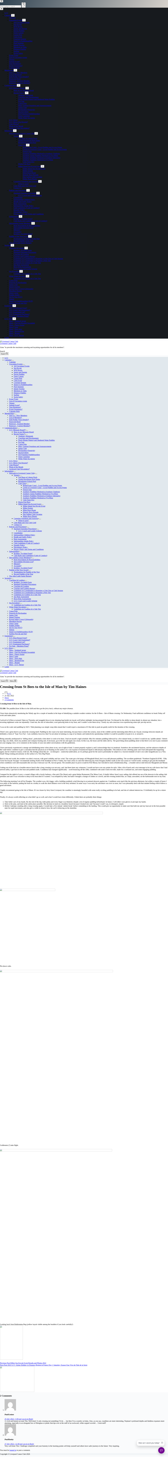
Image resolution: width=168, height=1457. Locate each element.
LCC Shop (8, 648)
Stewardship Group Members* (20, 558)
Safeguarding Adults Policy (23, 541)
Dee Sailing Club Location (32, 514)
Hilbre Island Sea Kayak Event (29, 504)
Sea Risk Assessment (21, 597)
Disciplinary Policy (21, 547)
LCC (6, 358)
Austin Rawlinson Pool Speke (29, 479)
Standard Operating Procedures (25, 529)
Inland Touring (19, 389)
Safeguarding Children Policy (24, 535)
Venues (11, 403)
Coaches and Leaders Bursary (24, 588)
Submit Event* (14, 405)
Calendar (8, 360)
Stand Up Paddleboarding (23, 385)
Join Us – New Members (18, 415)
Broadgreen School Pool (27, 481)
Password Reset (15, 422)
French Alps (27, 490)
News (7, 698)
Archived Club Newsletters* (19, 469)
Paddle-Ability (14, 626)
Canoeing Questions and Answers (26, 518)
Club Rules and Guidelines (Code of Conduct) (30, 556)
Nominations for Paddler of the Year (27, 572)
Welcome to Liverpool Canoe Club (21, 473)
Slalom (11, 630)
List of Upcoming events (18, 401)
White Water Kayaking (26, 459)
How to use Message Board (24, 432)
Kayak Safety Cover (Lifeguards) (21, 619)
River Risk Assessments (22, 599)
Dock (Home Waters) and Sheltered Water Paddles (36, 440)
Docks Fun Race (24, 502)
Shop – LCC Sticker (16, 665)
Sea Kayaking (23, 453)
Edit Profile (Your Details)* (19, 420)
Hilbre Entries (28, 508)
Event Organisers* (16, 409)
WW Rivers (18, 370)
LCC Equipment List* (17, 642)
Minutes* (17, 564)
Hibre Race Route (29, 510)
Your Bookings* (15, 407)
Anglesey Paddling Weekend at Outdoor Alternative (41, 496)
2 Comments (9, 700)
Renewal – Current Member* (19, 426)
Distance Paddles (20, 393)
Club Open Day (28, 500)
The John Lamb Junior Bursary (20, 576)
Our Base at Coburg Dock (27, 477)
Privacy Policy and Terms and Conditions (29, 549)
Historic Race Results (30, 512)
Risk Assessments (20, 539)
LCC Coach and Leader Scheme (30, 531)
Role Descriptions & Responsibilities (27, 560)
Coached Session (20, 383)
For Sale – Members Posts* (19, 646)
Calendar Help (14, 411)
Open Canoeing (24, 457)
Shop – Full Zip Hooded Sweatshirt (22, 652)
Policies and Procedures (17, 527)
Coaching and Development (28, 438)
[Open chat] (161, 1450)
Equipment (8, 636)
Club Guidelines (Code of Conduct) (27, 543)
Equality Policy (19, 545)
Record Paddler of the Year (23, 574)
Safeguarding (14, 551)
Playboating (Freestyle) (26, 451)
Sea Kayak (18, 368)
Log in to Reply (27, 1419)
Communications (11, 428)
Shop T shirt (13, 656)
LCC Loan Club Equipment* (19, 640)
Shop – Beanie (14, 663)
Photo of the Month (16, 467)
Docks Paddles (19, 374)
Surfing (16, 395)
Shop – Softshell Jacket (17, 650)
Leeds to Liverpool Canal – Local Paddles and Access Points (45, 488)
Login (7, 667)
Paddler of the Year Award (18, 570)
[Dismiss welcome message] (162, 1442)
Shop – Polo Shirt (15, 658)
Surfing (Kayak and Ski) (18, 634)
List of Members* (15, 418)
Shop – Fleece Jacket (16, 654)
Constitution (18, 533)
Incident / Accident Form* (23, 553)
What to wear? (23, 521)
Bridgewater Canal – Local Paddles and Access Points (42, 486)
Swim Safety (18, 397)
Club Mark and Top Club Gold (25, 523)
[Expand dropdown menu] (13, 360)
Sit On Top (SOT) (15, 628)
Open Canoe (13, 623)
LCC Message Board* (17, 430)
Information (9, 471)
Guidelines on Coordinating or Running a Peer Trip (32, 593)
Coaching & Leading (16, 580)
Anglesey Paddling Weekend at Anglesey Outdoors (41, 492)
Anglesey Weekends (25, 436)
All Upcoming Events (21, 366)
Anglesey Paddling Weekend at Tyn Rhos (38, 498)
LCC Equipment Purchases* (19, 644)
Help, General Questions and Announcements (34, 446)
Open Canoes (19, 376)
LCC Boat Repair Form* (18, 638)
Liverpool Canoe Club (8, 343)
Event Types (13, 399)
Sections (8, 578)
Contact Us (18, 525)
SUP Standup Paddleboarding (29, 455)
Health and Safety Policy (23, 537)
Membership (9, 413)
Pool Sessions (19, 387)
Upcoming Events (15, 364)
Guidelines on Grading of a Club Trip (27, 595)
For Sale (21, 442)
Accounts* (17, 566)
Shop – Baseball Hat (16, 661)
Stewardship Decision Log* (24, 562)
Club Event (18, 380)
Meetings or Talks (20, 391)
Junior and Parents (20, 372)
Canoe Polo (18, 378)
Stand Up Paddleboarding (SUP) (21, 632)
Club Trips (22, 483)
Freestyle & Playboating (18, 613)
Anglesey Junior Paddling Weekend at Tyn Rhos (40, 494)
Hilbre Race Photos (30, 516)
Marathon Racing (15, 621)
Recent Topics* (19, 434)
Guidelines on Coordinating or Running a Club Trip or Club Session (38, 591)
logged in (12, 1450)
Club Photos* (14, 465)
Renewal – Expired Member (19, 424)
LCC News (13, 461)
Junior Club (22, 448)
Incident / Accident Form (23, 582)
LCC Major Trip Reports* (18, 463)
